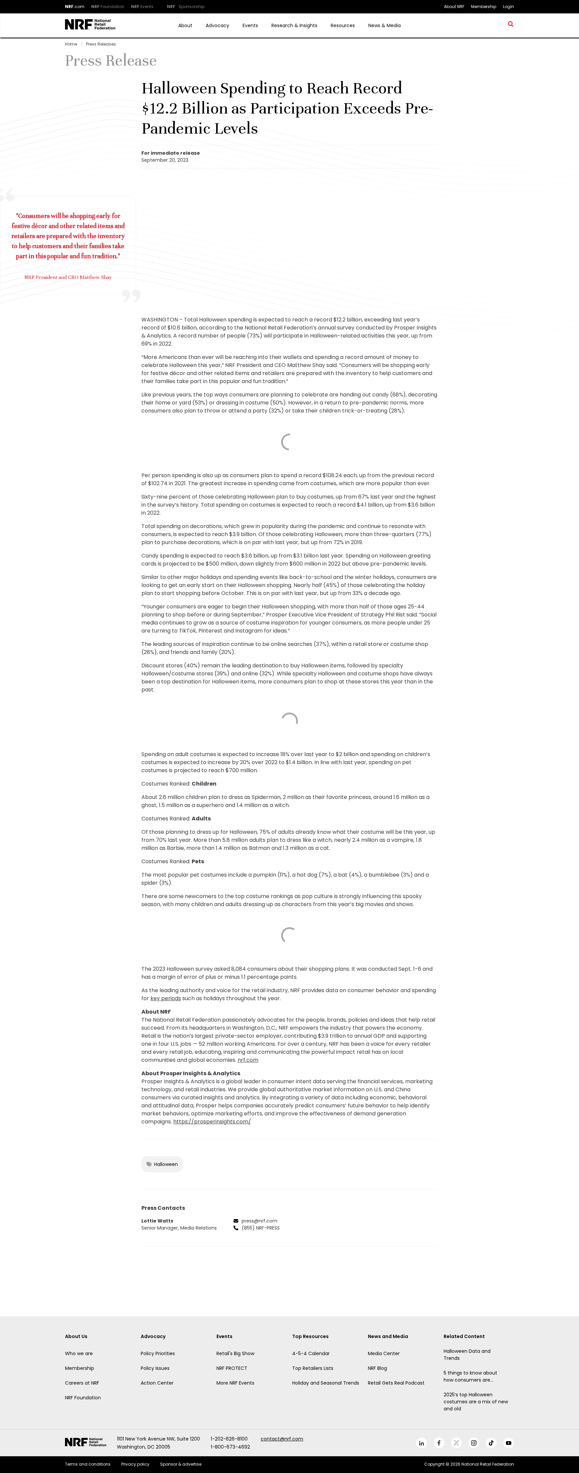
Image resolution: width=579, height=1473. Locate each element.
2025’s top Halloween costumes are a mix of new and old (476, 1401)
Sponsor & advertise (180, 1464)
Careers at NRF (82, 1383)
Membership (79, 1368)
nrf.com (248, 1060)
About (185, 25)
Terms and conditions (88, 1464)
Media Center (384, 1353)
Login (508, 6)
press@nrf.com (259, 1221)
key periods (165, 998)
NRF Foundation (83, 1397)
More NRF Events (235, 1383)
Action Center (157, 1383)
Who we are (79, 1353)
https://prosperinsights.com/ (212, 1121)
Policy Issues (155, 1368)
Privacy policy (135, 1464)
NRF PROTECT (231, 1368)
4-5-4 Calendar (311, 1353)
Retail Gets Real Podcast (396, 1383)
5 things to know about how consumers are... (470, 1376)
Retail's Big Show (235, 1353)
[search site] (511, 25)
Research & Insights (294, 25)
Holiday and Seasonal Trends (325, 1383)
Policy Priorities (158, 1353)
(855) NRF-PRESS (261, 1228)
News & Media (384, 25)
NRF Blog (377, 1368)
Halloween (166, 1164)
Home (71, 44)
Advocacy (217, 25)
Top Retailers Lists (312, 1368)
